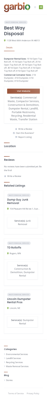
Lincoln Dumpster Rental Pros (19, 300)
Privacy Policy (33, 393)
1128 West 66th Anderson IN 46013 (23, 40)
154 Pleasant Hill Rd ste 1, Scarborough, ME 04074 (25, 208)
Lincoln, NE (15, 308)
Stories (9, 380)
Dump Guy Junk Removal (17, 201)
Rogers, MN (15, 253)
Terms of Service (16, 393)
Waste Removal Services (16, 22)
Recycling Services (14, 362)
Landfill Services (13, 358)
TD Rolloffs (14, 247)
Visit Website (23, 91)
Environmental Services (17, 354)
